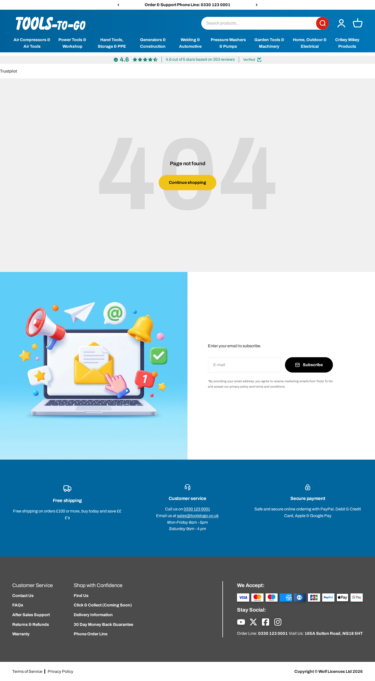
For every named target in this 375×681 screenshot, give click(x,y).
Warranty (21, 634)
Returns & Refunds (30, 624)
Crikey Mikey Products (347, 43)
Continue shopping (187, 182)
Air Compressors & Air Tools (32, 43)
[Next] (257, 5)
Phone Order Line (90, 634)
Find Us (81, 595)
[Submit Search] (322, 23)
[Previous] (118, 5)
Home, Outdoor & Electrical (310, 43)
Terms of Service (27, 671)
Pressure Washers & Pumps (228, 43)
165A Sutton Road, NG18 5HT (334, 633)
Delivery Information (93, 615)
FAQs (17, 605)
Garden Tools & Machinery (269, 43)
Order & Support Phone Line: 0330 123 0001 (187, 5)
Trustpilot (8, 71)
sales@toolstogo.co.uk (198, 515)
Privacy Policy (60, 671)
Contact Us (23, 595)
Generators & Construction (153, 43)
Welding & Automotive (190, 43)
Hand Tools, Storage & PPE (112, 43)
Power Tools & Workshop (72, 43)
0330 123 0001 (197, 509)
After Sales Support (31, 615)
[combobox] (258, 23)
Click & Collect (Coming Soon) (103, 605)
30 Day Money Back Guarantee (103, 624)
